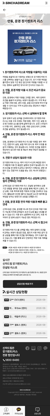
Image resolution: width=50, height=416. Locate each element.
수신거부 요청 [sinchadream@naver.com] (16, 384)
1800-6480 (12, 360)
